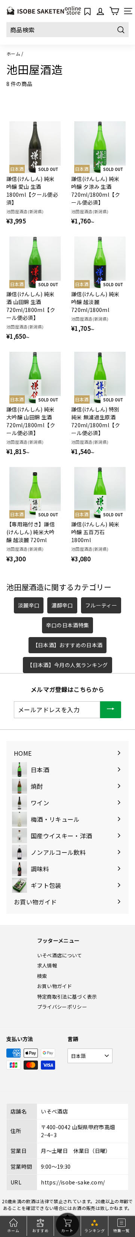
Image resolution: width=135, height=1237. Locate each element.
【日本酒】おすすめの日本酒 (68, 645)
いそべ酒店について (59, 955)
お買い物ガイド (54, 986)
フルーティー (101, 605)
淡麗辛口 (28, 605)
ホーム (13, 53)
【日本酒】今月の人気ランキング (67, 665)
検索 (42, 975)
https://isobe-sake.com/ (73, 1182)
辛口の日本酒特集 (67, 625)
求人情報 (47, 965)
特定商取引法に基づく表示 (67, 996)
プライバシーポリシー (62, 1006)
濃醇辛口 (62, 605)
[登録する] (110, 709)
